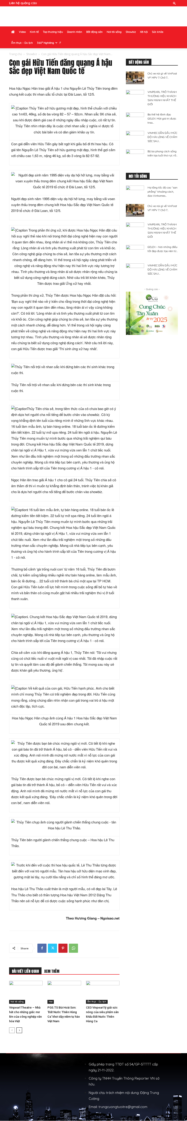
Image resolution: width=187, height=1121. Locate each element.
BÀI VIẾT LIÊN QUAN (25, 971)
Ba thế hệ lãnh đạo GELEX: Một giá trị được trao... (162, 118)
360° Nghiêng (45, 42)
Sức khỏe (157, 31)
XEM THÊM (51, 971)
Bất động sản (94, 31)
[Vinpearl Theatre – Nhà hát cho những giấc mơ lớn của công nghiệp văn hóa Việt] (26, 992)
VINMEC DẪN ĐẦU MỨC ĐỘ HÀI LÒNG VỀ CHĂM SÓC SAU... (162, 137)
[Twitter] (52, 948)
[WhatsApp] (73, 948)
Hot (50, 1001)
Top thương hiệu (53, 31)
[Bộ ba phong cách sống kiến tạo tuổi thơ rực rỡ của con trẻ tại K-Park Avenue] (135, 155)
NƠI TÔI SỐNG (138, 176)
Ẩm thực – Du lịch (22, 42)
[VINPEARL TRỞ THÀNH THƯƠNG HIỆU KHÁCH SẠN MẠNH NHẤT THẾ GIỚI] (135, 96)
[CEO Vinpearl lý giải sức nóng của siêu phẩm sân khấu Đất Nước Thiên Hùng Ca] (102, 992)
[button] (174, 3)
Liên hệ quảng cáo (23, 3)
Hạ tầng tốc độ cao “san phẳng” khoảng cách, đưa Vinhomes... (162, 191)
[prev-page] (12, 1030)
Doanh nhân (74, 31)
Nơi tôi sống (114, 31)
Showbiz (131, 31)
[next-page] (19, 1030)
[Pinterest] (63, 948)
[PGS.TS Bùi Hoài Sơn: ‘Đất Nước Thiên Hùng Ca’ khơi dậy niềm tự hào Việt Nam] (64, 992)
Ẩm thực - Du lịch (96, 1001)
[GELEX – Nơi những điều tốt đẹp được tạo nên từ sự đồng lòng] (135, 251)
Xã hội (144, 31)
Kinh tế (34, 31)
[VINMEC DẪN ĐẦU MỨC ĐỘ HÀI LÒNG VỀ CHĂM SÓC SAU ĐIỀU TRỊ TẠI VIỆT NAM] (135, 137)
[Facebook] (42, 948)
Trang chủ (15, 54)
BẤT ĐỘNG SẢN (139, 62)
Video (22, 31)
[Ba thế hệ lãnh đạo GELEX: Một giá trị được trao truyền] (135, 118)
